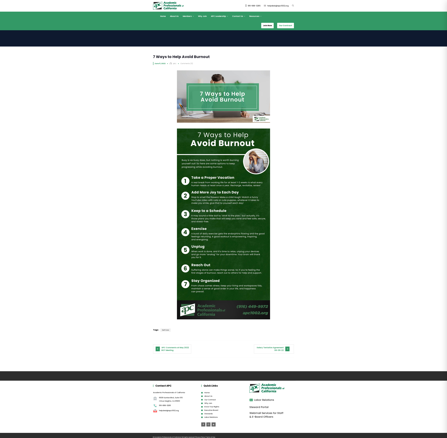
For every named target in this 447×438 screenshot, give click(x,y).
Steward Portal (259, 407)
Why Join (202, 16)
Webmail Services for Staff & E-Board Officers (266, 415)
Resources (254, 16)
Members (187, 16)
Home (163, 16)
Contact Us (237, 16)
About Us (174, 16)
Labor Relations (211, 417)
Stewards (208, 413)
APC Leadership (218, 16)
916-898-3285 (254, 5)
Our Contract (210, 399)
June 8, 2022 (160, 63)
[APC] (168, 6)
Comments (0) (186, 63)
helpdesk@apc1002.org (278, 5)
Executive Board (211, 410)
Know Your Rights (211, 406)
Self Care (165, 330)
